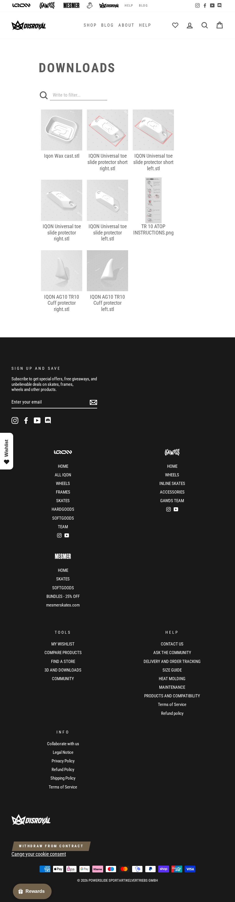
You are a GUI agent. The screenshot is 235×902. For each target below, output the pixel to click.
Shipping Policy (62, 778)
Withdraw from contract (51, 846)
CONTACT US (172, 644)
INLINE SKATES (172, 483)
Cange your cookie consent (38, 854)
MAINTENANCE (172, 687)
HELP (129, 5)
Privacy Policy (63, 761)
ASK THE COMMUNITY (172, 652)
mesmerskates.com (63, 605)
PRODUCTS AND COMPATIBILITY (172, 695)
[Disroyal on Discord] (48, 420)
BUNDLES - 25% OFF (63, 596)
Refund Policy (63, 769)
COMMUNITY (63, 678)
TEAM (63, 526)
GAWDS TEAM (172, 500)
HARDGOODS (63, 509)
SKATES (63, 500)
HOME (63, 466)
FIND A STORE (63, 661)
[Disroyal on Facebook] (26, 420)
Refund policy (172, 713)
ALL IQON (63, 475)
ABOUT (126, 25)
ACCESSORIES (172, 492)
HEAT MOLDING (172, 678)
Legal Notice (63, 752)
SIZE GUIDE (172, 670)
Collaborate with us (63, 743)
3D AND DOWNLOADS (62, 670)
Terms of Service (172, 704)
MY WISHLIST (63, 644)
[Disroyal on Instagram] (14, 420)
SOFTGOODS (63, 518)
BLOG (143, 5)
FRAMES (63, 492)
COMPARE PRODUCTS (63, 652)
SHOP (90, 25)
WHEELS (63, 483)
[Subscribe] (93, 402)
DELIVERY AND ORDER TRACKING (172, 661)
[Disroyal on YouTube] (37, 420)
